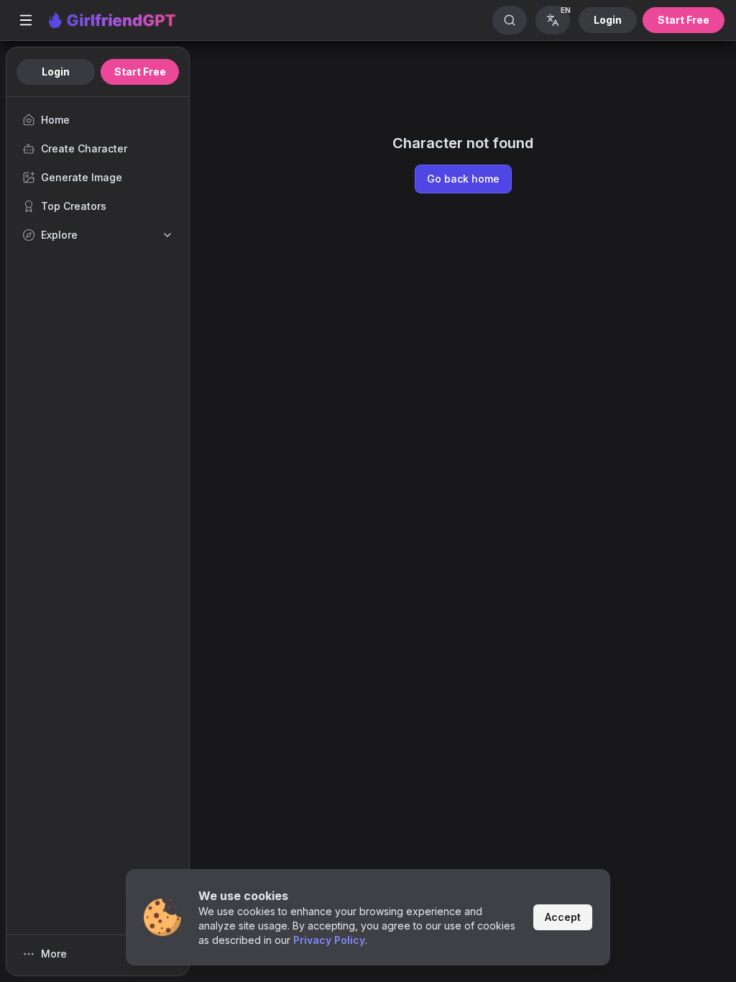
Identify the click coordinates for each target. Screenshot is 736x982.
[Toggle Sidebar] (26, 20)
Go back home (463, 179)
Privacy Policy (329, 940)
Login (608, 20)
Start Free (683, 20)
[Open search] (509, 20)
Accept (563, 917)
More (54, 953)
